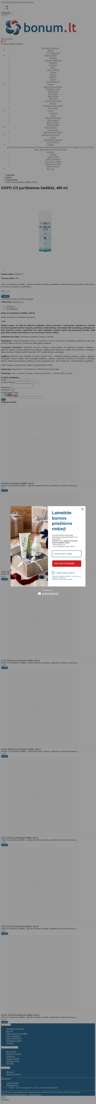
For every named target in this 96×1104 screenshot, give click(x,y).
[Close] (83, 509)
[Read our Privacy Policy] (80, 576)
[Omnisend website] (48, 592)
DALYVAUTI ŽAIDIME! (64, 564)
